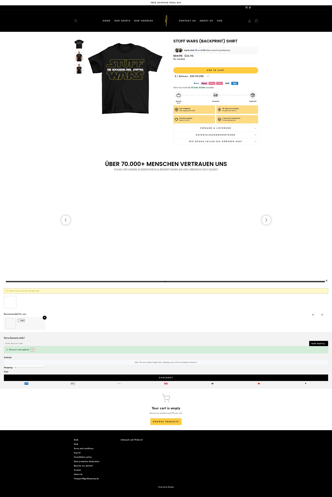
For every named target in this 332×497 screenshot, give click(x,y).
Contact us (187, 20)
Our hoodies (143, 20)
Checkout (166, 377)
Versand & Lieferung (215, 128)
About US (206, 20)
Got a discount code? (14, 337)
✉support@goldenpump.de (86, 478)
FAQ (219, 20)
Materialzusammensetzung (215, 135)
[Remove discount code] (32, 350)
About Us (78, 474)
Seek (76, 439)
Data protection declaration (86, 461)
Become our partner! (83, 465)
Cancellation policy (83, 457)
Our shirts (122, 20)
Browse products (166, 421)
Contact (77, 470)
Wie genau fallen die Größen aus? (216, 141)
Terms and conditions (83, 448)
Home (106, 20)
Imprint (77, 452)
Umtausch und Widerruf (132, 439)
